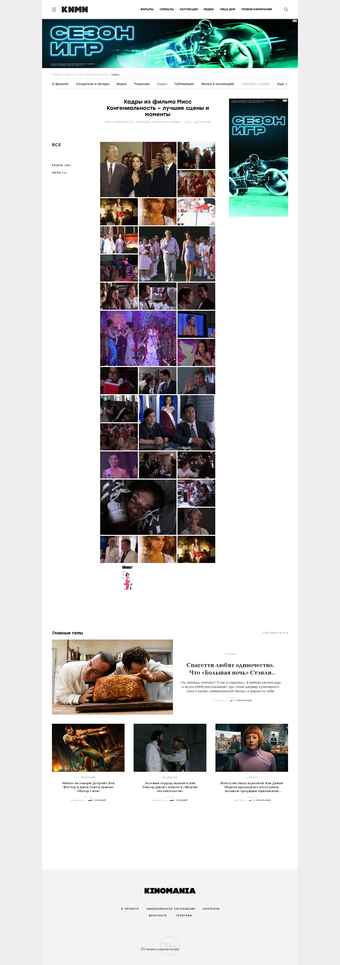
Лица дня (227, 9)
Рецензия (142, 84)
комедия (143, 122)
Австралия (202, 122)
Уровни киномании (256, 9)
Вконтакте (158, 915)
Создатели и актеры (92, 84)
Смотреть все (274, 633)
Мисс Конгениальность (93, 74)
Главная (57, 74)
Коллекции (189, 9)
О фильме (60, 84)
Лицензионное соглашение (171, 909)
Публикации (184, 84)
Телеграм (184, 915)
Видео (122, 84)
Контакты (211, 909)
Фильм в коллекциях (217, 84)
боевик (174, 122)
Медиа (209, 9)
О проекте (130, 909)
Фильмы (147, 9)
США (187, 122)
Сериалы (167, 9)
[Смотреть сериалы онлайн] (170, 951)
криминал (159, 122)
